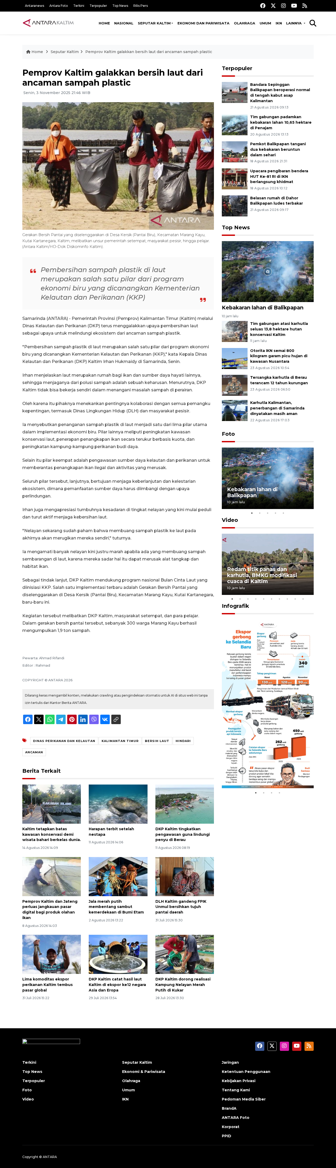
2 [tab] (259, 513)
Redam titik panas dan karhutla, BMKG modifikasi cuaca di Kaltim (262, 575)
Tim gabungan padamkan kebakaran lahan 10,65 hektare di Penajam (281, 122)
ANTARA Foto (235, 1117)
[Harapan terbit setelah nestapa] (118, 803)
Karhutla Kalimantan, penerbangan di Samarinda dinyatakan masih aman (277, 408)
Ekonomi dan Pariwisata (203, 23)
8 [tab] (287, 598)
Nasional (123, 23)
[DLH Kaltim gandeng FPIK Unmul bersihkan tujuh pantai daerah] (184, 876)
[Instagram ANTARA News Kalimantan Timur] (283, 5)
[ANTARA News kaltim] (48, 23)
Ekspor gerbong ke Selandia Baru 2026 (264, 771)
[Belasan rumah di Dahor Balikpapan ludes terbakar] (235, 205)
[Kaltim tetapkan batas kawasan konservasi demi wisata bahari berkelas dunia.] (51, 803)
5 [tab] (283, 513)
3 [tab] (267, 513)
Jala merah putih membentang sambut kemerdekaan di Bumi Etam (116, 907)
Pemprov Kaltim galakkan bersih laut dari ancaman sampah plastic (148, 51)
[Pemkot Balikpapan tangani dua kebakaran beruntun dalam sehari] (235, 151)
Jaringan (230, 1062)
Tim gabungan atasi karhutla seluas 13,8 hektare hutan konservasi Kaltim (279, 329)
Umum (265, 23)
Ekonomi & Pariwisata (143, 1071)
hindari (183, 741)
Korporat (230, 1126)
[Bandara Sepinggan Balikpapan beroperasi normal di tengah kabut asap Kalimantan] (235, 92)
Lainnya (294, 23)
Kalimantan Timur (120, 741)
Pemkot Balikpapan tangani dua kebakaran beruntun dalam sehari (278, 149)
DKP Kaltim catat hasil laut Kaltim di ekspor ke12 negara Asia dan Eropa (117, 985)
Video (230, 520)
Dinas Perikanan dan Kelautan (64, 741)
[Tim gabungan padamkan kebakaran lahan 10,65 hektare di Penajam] (235, 124)
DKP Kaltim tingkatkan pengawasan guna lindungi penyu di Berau (182, 834)
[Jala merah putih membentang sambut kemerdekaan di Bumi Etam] (118, 876)
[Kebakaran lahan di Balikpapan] (268, 271)
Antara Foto (58, 6)
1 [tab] (252, 513)
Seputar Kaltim (154, 23)
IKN (279, 23)
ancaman (34, 752)
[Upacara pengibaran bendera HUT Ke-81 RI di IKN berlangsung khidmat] (235, 178)
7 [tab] (279, 598)
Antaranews (34, 6)
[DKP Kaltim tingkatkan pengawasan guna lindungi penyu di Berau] (184, 803)
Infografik (235, 606)
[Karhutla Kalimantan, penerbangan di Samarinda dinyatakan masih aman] (235, 410)
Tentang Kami (236, 1090)
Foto (228, 434)
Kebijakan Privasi (238, 1080)
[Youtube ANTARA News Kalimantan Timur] (294, 5)
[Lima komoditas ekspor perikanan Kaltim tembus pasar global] (51, 954)
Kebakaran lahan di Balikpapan (262, 307)
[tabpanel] (268, 478)
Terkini (78, 6)
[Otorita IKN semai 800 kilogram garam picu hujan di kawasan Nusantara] (235, 358)
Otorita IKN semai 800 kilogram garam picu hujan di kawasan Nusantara (278, 356)
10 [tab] (303, 598)
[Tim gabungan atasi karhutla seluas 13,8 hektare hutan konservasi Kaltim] (235, 331)
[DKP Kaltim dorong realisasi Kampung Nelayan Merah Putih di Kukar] (184, 954)
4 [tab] (275, 513)
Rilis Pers (140, 6)
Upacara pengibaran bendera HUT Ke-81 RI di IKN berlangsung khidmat (279, 176)
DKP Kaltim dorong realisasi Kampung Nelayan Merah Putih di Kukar (183, 985)
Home (104, 23)
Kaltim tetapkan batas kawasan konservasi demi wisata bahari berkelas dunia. (51, 834)
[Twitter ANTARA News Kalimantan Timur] (273, 5)
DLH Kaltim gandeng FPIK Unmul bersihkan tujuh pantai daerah (180, 907)
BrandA (229, 1108)
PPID (226, 1136)
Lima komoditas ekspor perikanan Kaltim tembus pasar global (47, 985)
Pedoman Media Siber (244, 1099)
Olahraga (244, 23)
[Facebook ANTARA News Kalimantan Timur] (262, 5)
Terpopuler (98, 6)
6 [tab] (271, 598)
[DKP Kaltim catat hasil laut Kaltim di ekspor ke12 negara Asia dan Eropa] (118, 954)
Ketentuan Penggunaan (246, 1071)
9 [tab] (295, 598)
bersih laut (157, 741)
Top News (120, 6)
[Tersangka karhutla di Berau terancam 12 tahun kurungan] (235, 385)
